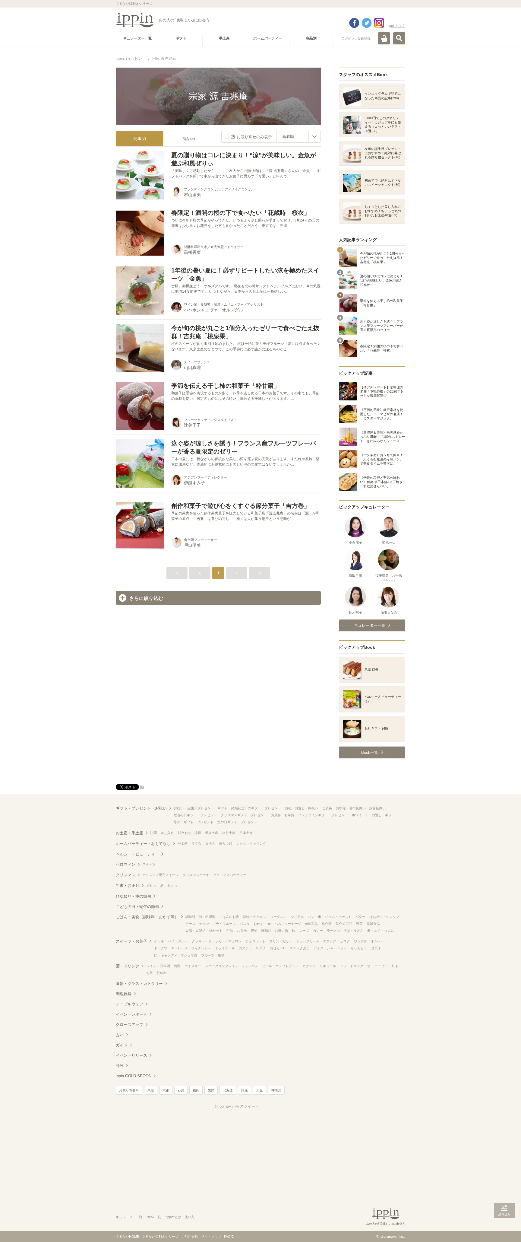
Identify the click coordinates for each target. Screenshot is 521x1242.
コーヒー (381, 966)
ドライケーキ (225, 948)
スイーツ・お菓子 (131, 941)
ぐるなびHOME (127, 1236)
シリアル (297, 917)
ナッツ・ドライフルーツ (217, 923)
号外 (120, 1065)
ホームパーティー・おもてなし (143, 843)
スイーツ (149, 864)
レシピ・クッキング (251, 843)
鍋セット (216, 930)
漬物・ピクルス (254, 917)
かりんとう (359, 948)
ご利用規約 (190, 1236)
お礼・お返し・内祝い (301, 808)
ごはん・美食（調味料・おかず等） (147, 917)
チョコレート (255, 941)
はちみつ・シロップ (384, 917)
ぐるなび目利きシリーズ (160, 1236)
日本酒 (165, 966)
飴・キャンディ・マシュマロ (175, 955)
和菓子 (261, 948)
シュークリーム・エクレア (316, 941)
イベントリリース (131, 1055)
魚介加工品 (344, 923)
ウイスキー (193, 966)
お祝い (179, 808)
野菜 (359, 923)
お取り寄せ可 (129, 1090)
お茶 (149, 973)
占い (120, 1035)
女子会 (210, 843)
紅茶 (395, 966)
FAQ (227, 1236)
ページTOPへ (504, 1228)
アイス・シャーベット (330, 948)
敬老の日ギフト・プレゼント (195, 815)
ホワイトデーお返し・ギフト (373, 815)
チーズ (190, 923)
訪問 (153, 833)
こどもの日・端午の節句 (137, 906)
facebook (354, 23)
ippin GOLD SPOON (133, 1076)
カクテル (309, 966)
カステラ (245, 948)
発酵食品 (373, 923)
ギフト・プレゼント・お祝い (141, 808)
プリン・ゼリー (280, 941)
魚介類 (327, 923)
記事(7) (140, 138)
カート (384, 38)
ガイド (122, 1045)
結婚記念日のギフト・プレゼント (256, 808)
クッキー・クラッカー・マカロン (217, 941)
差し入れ (167, 833)
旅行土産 (228, 833)
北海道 (228, 1090)
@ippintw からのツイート (237, 1106)
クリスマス (125, 875)
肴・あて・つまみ (380, 930)
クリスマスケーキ (196, 875)
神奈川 (276, 1090)
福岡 (196, 1090)
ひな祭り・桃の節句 (133, 896)
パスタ (245, 923)
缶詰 (229, 930)
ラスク (345, 941)
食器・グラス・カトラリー (139, 983)
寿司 (254, 930)
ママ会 (196, 843)
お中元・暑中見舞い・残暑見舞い (361, 808)
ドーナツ (160, 948)
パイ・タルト (178, 941)
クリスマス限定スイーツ (160, 875)
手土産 (183, 843)
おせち (151, 885)
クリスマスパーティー (229, 875)
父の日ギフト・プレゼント (237, 822)
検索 (399, 38)
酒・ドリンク (127, 966)
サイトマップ (211, 1236)
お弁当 (242, 930)
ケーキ (159, 941)
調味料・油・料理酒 (200, 917)
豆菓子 (376, 948)
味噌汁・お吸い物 (274, 930)
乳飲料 (162, 973)
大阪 (259, 1090)
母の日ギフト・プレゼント (193, 822)
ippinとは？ (397, 25)
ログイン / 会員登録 (356, 38)
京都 (166, 1090)
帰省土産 (211, 833)
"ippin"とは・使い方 (180, 1217)
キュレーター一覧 (129, 1217)
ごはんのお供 (229, 917)
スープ (304, 930)
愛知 (211, 1090)
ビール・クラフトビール (280, 966)
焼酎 (177, 966)
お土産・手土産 (129, 833)
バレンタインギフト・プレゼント (323, 815)
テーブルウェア (129, 1004)
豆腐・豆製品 (195, 930)
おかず (259, 923)
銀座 (244, 1090)
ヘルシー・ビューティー (137, 854)
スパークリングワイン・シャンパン (231, 966)
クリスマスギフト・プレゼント (244, 815)
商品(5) (188, 138)
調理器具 (123, 994)
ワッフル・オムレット (370, 941)
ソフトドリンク (351, 966)
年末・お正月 (127, 885)
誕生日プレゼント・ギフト (207, 808)
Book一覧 (154, 1217)
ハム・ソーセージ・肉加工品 (296, 923)
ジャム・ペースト (338, 917)
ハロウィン (125, 864)
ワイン (151, 966)
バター (360, 917)
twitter (367, 23)
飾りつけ (225, 843)
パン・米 (314, 917)
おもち (172, 885)
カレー (318, 930)
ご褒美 (327, 808)
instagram (379, 23)
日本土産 (246, 833)
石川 (181, 1090)
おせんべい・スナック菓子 (290, 948)
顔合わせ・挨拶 (189, 833)
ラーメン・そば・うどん (345, 930)
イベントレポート (131, 1014)
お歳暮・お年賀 (282, 815)
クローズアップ (129, 1024)
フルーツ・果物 (212, 955)
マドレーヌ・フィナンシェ (191, 948)
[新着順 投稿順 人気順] (299, 136)
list (142, 786)
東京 (150, 1090)
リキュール (328, 966)
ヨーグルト (278, 917)
